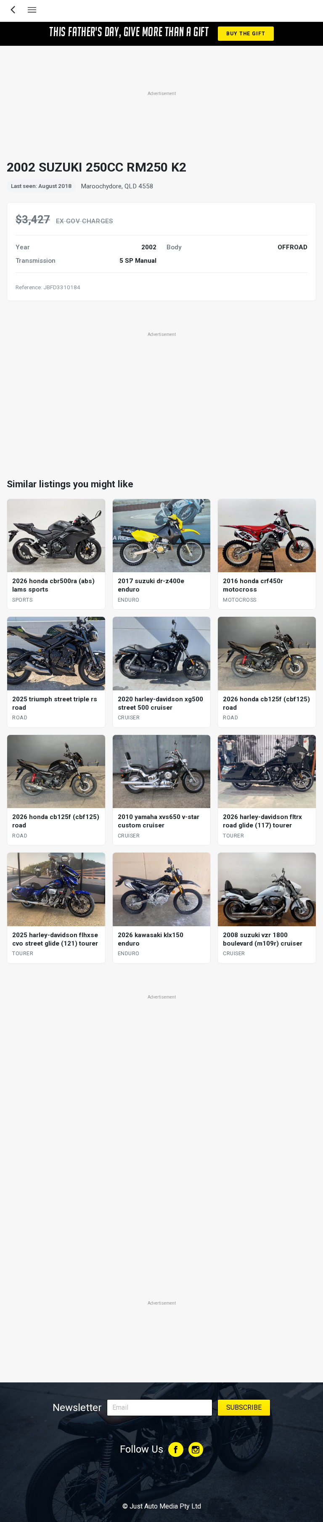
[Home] (161, 1483)
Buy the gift (245, 34)
